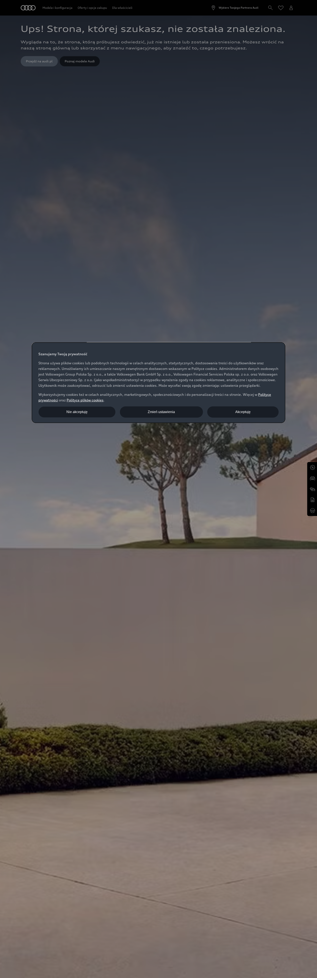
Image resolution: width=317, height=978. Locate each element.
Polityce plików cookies (85, 400)
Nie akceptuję (77, 412)
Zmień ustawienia (161, 412)
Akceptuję (243, 412)
